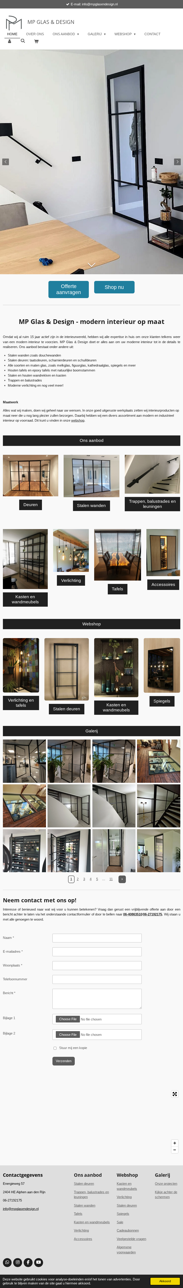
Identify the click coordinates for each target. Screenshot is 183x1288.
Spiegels (123, 1214)
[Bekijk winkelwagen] (36, 41)
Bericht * (9, 993)
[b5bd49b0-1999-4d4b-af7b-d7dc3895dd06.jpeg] (158, 850)
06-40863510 (132, 914)
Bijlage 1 (9, 1018)
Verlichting (81, 1230)
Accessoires (83, 1239)
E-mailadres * (13, 951)
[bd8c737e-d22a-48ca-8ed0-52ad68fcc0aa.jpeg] (114, 850)
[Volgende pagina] (122, 879)
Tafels (78, 1214)
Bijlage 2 (9, 1033)
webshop (77, 420)
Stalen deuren (127, 1205)
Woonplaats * (12, 965)
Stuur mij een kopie (73, 1048)
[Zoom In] (174, 1143)
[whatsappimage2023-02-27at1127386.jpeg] (158, 805)
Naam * (8, 938)
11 (111, 879)
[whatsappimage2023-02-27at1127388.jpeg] (24, 805)
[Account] (9, 41)
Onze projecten (166, 1183)
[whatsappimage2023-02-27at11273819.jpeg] (114, 761)
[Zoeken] (23, 41)
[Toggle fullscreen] (174, 1094)
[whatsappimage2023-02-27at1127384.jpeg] (69, 805)
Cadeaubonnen (128, 1230)
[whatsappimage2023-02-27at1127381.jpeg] (24, 850)
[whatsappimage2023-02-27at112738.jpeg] (69, 850)
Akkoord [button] (165, 1281)
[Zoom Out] (174, 1149)
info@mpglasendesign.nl (21, 1209)
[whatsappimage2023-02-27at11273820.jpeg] (69, 761)
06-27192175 (152, 914)
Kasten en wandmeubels (92, 1222)
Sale (120, 1222)
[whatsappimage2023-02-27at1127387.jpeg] (158, 761)
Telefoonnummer (15, 979)
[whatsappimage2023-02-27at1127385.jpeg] (114, 805)
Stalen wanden (84, 1205)
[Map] (91, 1121)
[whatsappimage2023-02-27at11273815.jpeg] (24, 761)
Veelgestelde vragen (131, 1239)
